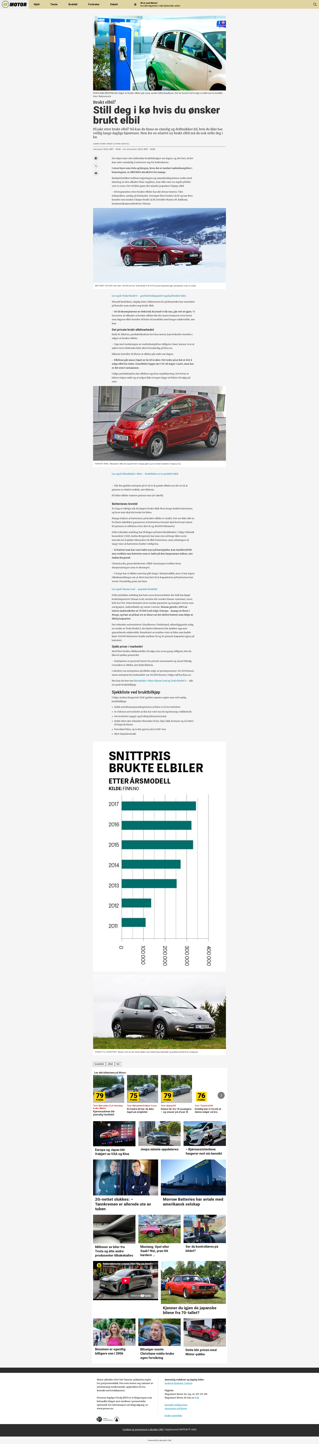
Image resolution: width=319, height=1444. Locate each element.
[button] (97, 1095)
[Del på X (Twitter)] (96, 165)
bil (118, 1064)
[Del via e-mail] (96, 173)
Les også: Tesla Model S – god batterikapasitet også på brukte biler (149, 295)
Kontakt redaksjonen (176, 1405)
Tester (54, 4)
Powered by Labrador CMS (159, 1440)
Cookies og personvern (135, 1429)
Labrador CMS (155, 1429)
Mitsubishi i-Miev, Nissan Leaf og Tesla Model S (160, 680)
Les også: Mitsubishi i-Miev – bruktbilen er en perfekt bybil (145, 473)
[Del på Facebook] (96, 158)
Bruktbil (73, 4)
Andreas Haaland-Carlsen (178, 1383)
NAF (197, 1397)
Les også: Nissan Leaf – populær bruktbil (134, 589)
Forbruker (94, 4)
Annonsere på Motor (176, 1408)
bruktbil (99, 1064)
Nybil (37, 4)
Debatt (114, 4)
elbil (110, 1064)
